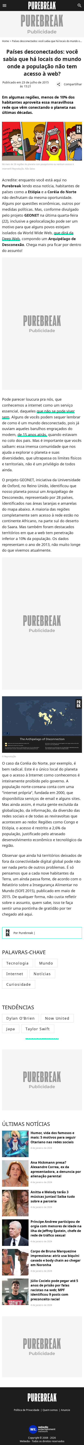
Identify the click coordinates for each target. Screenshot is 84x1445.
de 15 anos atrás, (32, 434)
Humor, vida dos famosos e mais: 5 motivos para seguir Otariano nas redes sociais (53, 1137)
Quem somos (50, 1410)
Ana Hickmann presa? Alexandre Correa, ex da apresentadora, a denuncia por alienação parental (56, 1169)
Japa (10, 1028)
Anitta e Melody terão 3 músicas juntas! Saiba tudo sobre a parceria (53, 1196)
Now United (57, 1018)
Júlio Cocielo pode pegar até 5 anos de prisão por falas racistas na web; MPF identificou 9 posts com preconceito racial (54, 1290)
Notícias (42, 973)
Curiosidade (18, 984)
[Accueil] (42, 5)
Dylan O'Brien (20, 1018)
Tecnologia (17, 963)
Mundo (46, 963)
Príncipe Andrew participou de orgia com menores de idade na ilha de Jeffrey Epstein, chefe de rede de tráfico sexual (56, 1228)
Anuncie (65, 1410)
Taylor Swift (37, 1028)
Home (5, 41)
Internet (14, 973)
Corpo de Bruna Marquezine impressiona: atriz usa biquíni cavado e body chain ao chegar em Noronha (56, 1258)
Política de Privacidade (26, 1410)
